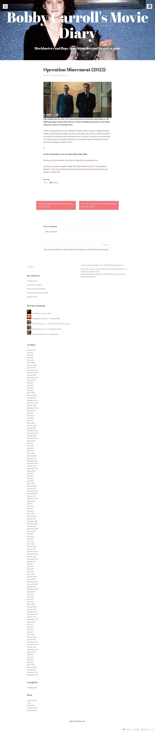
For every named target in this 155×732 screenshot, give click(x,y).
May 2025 (30, 388)
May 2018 (30, 599)
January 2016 (31, 670)
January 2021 (31, 519)
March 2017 (31, 635)
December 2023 (32, 431)
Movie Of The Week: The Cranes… (59, 324)
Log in (29, 703)
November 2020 (32, 524)
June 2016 (30, 657)
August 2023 (31, 441)
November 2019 (32, 554)
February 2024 (32, 426)
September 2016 (32, 650)
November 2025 (32, 373)
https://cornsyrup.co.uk (88, 160)
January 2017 (31, 640)
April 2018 (30, 602)
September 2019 (32, 559)
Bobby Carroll (62, 75)
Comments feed (32, 708)
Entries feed (31, 705)
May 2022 (30, 478)
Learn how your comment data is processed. (91, 249)
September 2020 (32, 529)
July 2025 (30, 383)
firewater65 (36, 319)
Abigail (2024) (54, 334)
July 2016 (30, 655)
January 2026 (31, 368)
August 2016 (31, 652)
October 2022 (31, 466)
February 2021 (32, 516)
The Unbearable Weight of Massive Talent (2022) (54, 205)
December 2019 (32, 551)
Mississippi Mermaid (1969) (36, 289)
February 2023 (32, 456)
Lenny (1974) (47, 313)
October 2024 (31, 405)
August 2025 (31, 380)
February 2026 (32, 365)
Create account (32, 700)
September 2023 (32, 438)
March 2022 (31, 483)
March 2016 (31, 665)
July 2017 (30, 624)
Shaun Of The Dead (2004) (51, 319)
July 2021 (30, 504)
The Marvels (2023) (54, 329)
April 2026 (30, 360)
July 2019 (30, 564)
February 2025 (32, 395)
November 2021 (32, 494)
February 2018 (32, 607)
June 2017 (30, 627)
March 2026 (31, 363)
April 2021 (30, 511)
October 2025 (31, 375)
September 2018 (32, 589)
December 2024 (32, 400)
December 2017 (32, 612)
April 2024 (30, 421)
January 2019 (31, 579)
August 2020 (31, 531)
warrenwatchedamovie (39, 334)
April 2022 (30, 481)
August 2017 (31, 622)
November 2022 (32, 463)
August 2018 (31, 592)
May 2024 (30, 418)
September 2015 (32, 675)
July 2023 (30, 443)
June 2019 (30, 567)
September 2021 (32, 499)
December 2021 (32, 491)
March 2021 (31, 514)
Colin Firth (64, 119)
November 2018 (32, 584)
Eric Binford (36, 313)
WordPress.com (32, 710)
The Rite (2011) (32, 281)
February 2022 (32, 486)
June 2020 (30, 536)
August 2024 (31, 410)
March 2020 (31, 544)
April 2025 (30, 390)
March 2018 (31, 604)
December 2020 (32, 521)
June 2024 (30, 416)
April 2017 (30, 632)
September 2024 (32, 408)
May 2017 (30, 629)
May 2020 (30, 539)
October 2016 (31, 647)
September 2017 (32, 619)
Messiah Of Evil (32, 297)
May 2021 (30, 509)
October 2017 (31, 617)
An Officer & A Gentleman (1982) (37, 293)
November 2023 (32, 433)
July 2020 (30, 534)
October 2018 (31, 587)
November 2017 (32, 614)
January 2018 (31, 609)
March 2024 (31, 423)
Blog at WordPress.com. (77, 721)
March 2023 (31, 453)
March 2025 (31, 393)
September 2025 (32, 378)
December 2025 (32, 370)
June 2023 (30, 446)
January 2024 (31, 428)
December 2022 (32, 461)
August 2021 (31, 501)
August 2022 (31, 471)
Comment (105, 244)
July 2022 (30, 473)
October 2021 (31, 496)
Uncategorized (32, 688)
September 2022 (32, 468)
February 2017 (32, 637)
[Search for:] (36, 267)
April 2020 (30, 541)
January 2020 (31, 549)
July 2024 (30, 413)
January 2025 (31, 398)
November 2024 (32, 403)
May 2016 (30, 660)
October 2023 (31, 436)
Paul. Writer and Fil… (39, 324)
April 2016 (30, 662)
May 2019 (30, 569)
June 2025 (30, 385)
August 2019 (31, 562)
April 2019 (30, 572)
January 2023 (31, 458)
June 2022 (30, 476)
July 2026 (30, 353)
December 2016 (32, 642)
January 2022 (31, 489)
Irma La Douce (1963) (34, 285)
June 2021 (30, 506)
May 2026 (30, 358)
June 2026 (30, 355)
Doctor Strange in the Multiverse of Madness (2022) (99, 205)
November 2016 (32, 645)
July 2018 (30, 594)
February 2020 (32, 546)
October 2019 (31, 556)
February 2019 (32, 577)
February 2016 (32, 667)
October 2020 (31, 526)
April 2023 (30, 451)
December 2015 (32, 672)
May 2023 (30, 448)
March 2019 (31, 574)
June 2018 (30, 597)
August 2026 (31, 350)
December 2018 (32, 582)
